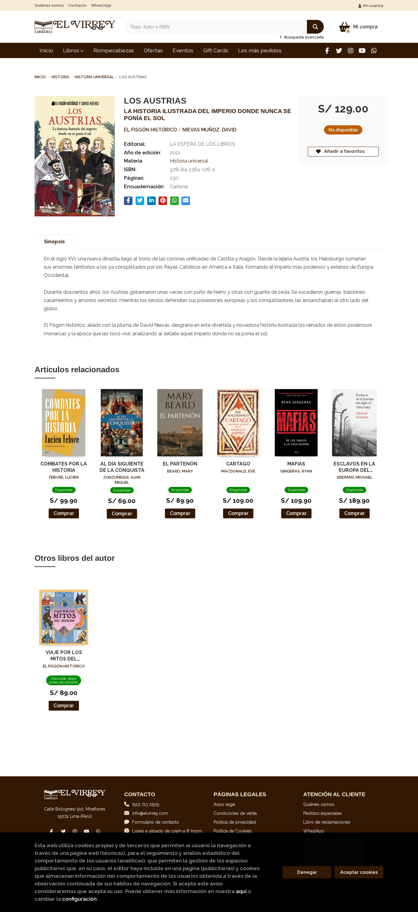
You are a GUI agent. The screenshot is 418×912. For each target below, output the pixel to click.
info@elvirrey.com (150, 813)
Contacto (77, 5)
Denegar (307, 872)
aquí (241, 891)
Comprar (64, 513)
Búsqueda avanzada (303, 37)
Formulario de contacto (155, 822)
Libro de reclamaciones (326, 822)
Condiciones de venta (235, 813)
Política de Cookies (233, 831)
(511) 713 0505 (145, 804)
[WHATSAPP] (374, 51)
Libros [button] (71, 50)
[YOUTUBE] (362, 51)
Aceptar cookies (359, 872)
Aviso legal (224, 804)
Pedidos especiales (322, 813)
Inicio (40, 77)
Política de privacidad (235, 822)
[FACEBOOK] (327, 51)
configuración (79, 899)
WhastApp (101, 5)
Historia (60, 77)
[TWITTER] (339, 51)
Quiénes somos (49, 5)
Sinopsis (54, 242)
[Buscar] (315, 27)
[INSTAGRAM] (350, 51)
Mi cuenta (373, 5)
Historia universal (94, 77)
